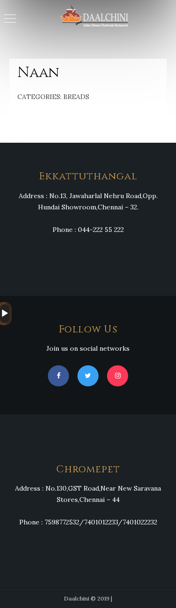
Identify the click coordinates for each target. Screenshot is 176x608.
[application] (2, 313)
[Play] (4, 313)
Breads (76, 96)
